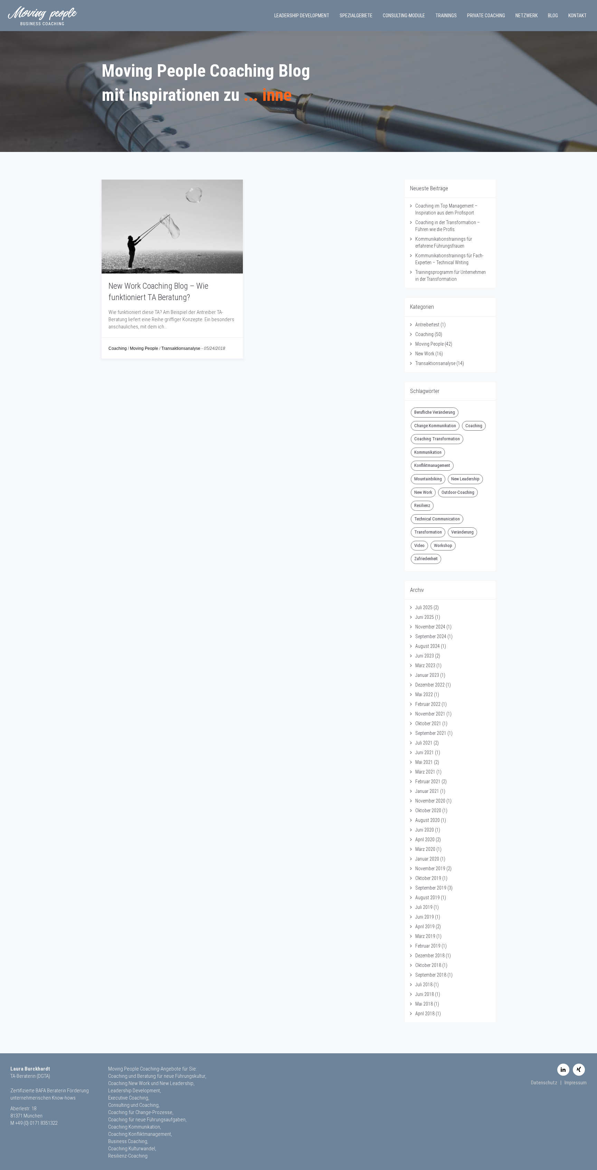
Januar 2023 (427, 675)
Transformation (428, 532)
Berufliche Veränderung (434, 412)
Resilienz (422, 505)
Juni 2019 (424, 917)
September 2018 (430, 975)
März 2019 (425, 936)
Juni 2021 (424, 752)
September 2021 (430, 733)
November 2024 (430, 627)
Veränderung (462, 532)
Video (419, 545)
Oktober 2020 (428, 810)
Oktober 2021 (428, 723)
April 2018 (425, 1013)
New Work (424, 353)
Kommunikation (428, 452)
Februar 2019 (427, 946)
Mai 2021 (424, 762)
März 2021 (425, 772)
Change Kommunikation (435, 425)
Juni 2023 (424, 656)
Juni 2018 (424, 994)
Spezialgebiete (356, 15)
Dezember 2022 (430, 685)
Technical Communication (437, 518)
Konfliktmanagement (432, 465)
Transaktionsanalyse (180, 348)
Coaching (117, 348)
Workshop (443, 545)
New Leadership (465, 478)
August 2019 (427, 897)
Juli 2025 (424, 607)
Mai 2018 (424, 1004)
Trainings (446, 15)
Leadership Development (301, 15)
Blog (553, 15)
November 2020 (430, 801)
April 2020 (425, 839)
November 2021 (430, 714)
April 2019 (425, 926)
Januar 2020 (427, 859)
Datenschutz (544, 1083)
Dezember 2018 (430, 955)
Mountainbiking (428, 478)
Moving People (144, 348)
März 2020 (425, 849)
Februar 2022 (427, 704)
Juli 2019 (424, 907)
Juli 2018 (424, 984)
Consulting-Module (404, 15)
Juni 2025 (424, 617)
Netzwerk (526, 15)
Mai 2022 (424, 694)
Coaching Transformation (437, 438)
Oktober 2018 (428, 965)
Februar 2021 (427, 781)
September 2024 (430, 636)
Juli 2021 (424, 743)
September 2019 (430, 888)
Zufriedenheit (426, 558)
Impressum (576, 1083)
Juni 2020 (424, 830)
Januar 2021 (427, 791)
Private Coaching (486, 15)
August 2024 (427, 646)
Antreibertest (427, 324)
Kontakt (577, 15)
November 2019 (430, 868)
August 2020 (427, 820)
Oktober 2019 (428, 878)
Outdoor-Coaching (458, 492)
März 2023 (425, 665)
